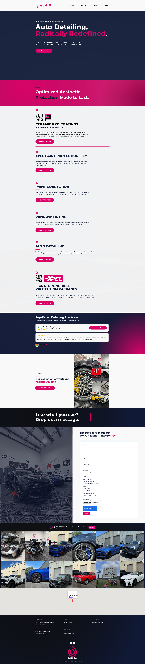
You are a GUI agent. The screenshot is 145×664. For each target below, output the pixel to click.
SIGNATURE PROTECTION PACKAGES (44, 622)
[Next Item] (107, 381)
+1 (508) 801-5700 (68, 622)
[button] (80, 5)
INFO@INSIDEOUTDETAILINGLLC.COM (73, 623)
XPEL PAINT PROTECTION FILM (43, 631)
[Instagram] (71, 643)
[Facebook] (74, 643)
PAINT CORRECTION (40, 624)
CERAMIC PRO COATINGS (41, 629)
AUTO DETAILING (39, 627)
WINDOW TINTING (39, 633)
